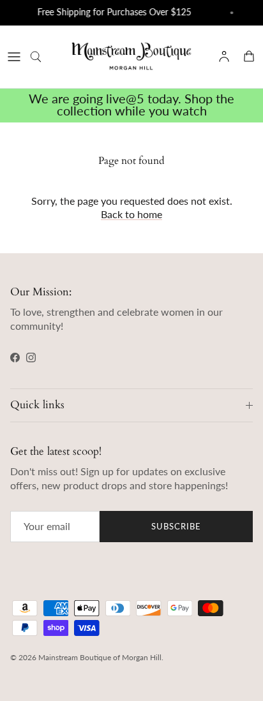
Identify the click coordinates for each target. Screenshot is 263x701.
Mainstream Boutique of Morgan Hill (100, 657)
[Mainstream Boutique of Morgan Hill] (131, 56)
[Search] (42, 57)
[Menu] (14, 57)
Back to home (131, 214)
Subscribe (176, 526)
